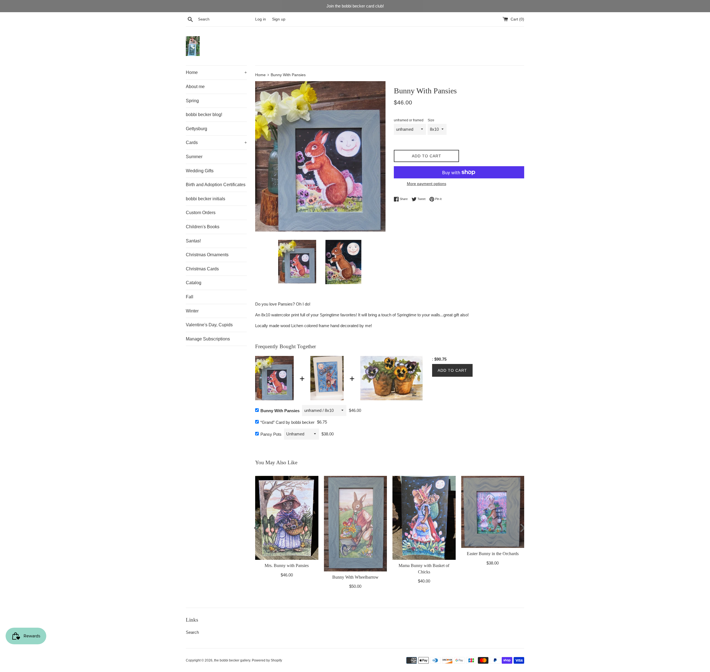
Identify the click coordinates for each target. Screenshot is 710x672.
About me (195, 86)
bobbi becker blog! (204, 114)
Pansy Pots (271, 434)
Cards (216, 142)
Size (431, 120)
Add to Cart (452, 370)
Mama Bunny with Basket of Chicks (424, 568)
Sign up (278, 19)
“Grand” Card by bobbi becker (287, 422)
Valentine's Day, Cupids (209, 324)
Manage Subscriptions (208, 339)
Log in (260, 19)
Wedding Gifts (200, 170)
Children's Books (202, 226)
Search (192, 632)
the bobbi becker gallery (232, 660)
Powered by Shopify (267, 660)
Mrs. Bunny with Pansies (287, 565)
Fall (189, 296)
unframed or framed (409, 120)
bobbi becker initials (205, 198)
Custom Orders (200, 212)
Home (216, 72)
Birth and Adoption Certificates (215, 184)
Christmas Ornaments (207, 254)
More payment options (426, 183)
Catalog (193, 282)
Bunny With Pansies (280, 410)
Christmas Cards (202, 268)
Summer (194, 156)
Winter (192, 311)
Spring (192, 100)
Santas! (193, 240)
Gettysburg (196, 128)
